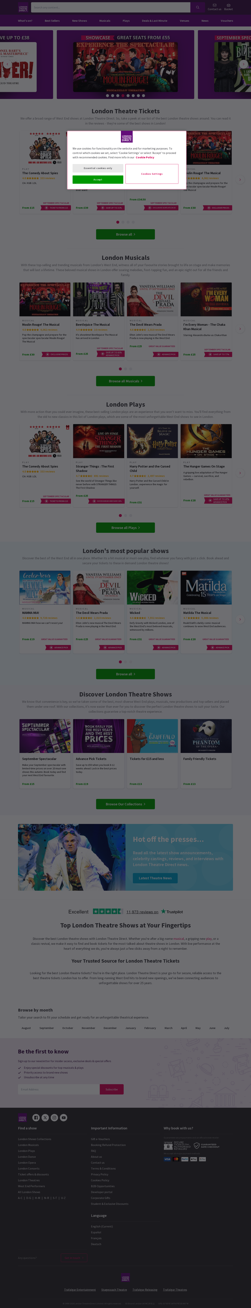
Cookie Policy (145, 157)
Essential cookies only (98, 168)
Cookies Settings (152, 173)
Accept (98, 179)
